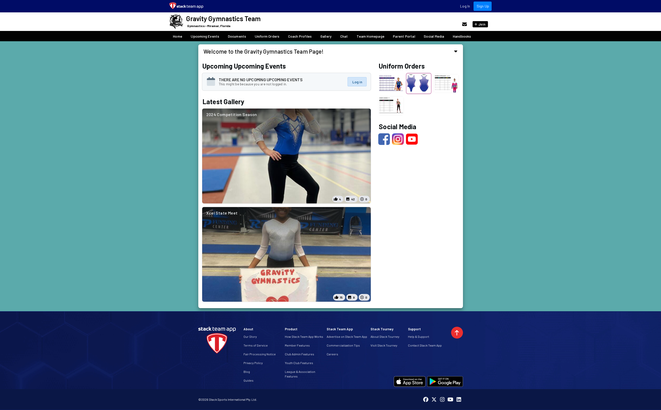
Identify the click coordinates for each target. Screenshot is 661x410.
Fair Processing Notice (259, 354)
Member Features (297, 345)
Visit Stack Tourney (384, 345)
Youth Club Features (299, 363)
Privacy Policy (253, 363)
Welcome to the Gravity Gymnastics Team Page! (263, 51)
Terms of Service (255, 345)
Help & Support (418, 336)
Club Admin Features (299, 354)
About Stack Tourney (385, 336)
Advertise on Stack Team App (347, 336)
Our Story (250, 336)
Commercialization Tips (343, 345)
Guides (248, 380)
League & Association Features (300, 374)
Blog (246, 371)
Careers (332, 354)
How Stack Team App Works (304, 336)
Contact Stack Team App (425, 345)
